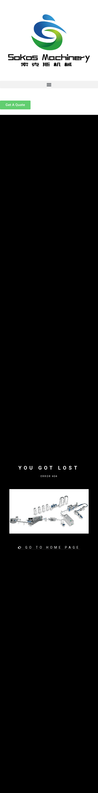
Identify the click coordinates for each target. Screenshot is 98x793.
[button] (49, 84)
